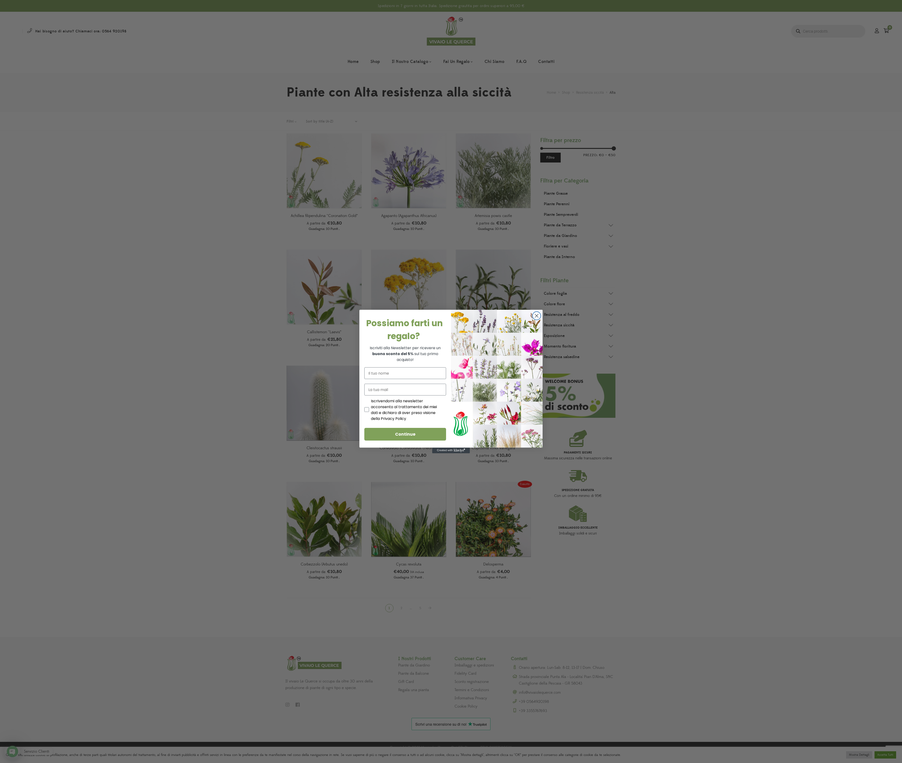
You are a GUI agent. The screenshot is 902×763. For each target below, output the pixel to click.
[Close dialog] (537, 316)
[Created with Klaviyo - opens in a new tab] (451, 450)
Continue (405, 434)
